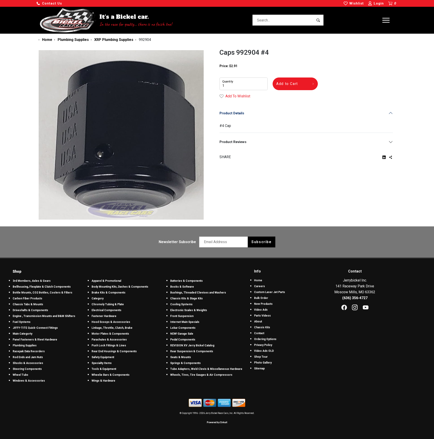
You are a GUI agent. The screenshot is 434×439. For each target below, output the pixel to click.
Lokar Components (183, 327)
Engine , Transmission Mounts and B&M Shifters (44, 316)
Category (98, 298)
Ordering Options (265, 339)
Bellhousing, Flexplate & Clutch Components (42, 286)
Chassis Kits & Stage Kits (186, 298)
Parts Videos (262, 315)
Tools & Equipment (104, 369)
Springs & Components (185, 363)
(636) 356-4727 (355, 298)
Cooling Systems (181, 304)
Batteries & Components (186, 280)
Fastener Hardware (104, 316)
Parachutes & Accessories (109, 339)
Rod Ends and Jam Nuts (28, 357)
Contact (259, 333)
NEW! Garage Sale (181, 333)
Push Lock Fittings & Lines (109, 345)
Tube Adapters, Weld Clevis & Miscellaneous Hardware (206, 369)
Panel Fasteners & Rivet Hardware (35, 339)
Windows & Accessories (29, 380)
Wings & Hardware (103, 380)
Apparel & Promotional (106, 280)
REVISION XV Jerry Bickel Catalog (192, 345)
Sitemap (259, 368)
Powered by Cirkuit (217, 422)
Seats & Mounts (180, 357)
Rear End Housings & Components (114, 351)
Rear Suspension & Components (191, 351)
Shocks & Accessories (28, 363)
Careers (259, 286)
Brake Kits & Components (108, 292)
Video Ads (261, 309)
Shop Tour (261, 356)
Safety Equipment (103, 357)
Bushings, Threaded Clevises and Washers (198, 292)
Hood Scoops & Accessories (111, 322)
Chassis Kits (262, 327)
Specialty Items (102, 363)
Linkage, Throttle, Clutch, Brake (112, 327)
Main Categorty (22, 333)
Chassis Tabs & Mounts (28, 304)
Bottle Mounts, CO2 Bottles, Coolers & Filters (42, 292)
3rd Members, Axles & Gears (32, 280)
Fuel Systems (22, 322)
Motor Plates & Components (110, 333)
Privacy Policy (263, 345)
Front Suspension (181, 316)
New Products (263, 303)
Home (258, 280)
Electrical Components (106, 310)
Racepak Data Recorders (29, 351)
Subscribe (261, 242)
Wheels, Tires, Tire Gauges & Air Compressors (201, 374)
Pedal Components (182, 339)
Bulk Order (261, 298)
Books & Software (182, 286)
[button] (49, 3)
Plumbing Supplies (25, 345)
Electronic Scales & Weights (188, 310)
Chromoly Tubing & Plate (108, 304)
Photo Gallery (263, 362)
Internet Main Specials (184, 322)
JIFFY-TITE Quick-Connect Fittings (35, 327)
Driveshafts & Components (30, 310)
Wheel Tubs (20, 374)
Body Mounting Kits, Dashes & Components (120, 286)
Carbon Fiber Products (27, 298)
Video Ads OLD (264, 350)
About (258, 321)
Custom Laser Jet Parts (269, 292)
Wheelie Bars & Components (111, 374)
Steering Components (27, 369)
